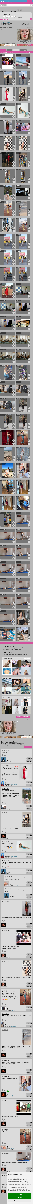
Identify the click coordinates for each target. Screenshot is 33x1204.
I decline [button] (20, 1197)
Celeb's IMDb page (5, 22)
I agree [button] (20, 1194)
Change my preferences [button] (20, 1200)
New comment (28, 746)
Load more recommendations (23, 716)
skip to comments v (26, 643)
